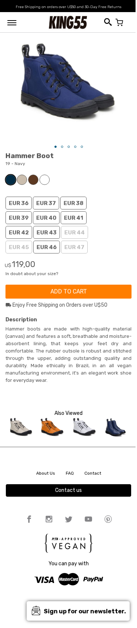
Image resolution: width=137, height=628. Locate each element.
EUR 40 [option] (46, 218)
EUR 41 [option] (73, 218)
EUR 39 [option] (18, 218)
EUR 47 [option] (74, 247)
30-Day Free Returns (103, 7)
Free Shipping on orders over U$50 (46, 7)
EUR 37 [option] (46, 203)
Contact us (68, 490)
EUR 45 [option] (19, 247)
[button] (55, 146)
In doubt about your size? (31, 273)
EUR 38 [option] (73, 203)
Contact (92, 473)
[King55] (68, 22)
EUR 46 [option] (47, 247)
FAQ (70, 473)
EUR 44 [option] (74, 232)
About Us (45, 473)
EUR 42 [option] (19, 232)
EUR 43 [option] (47, 232)
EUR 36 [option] (18, 203)
